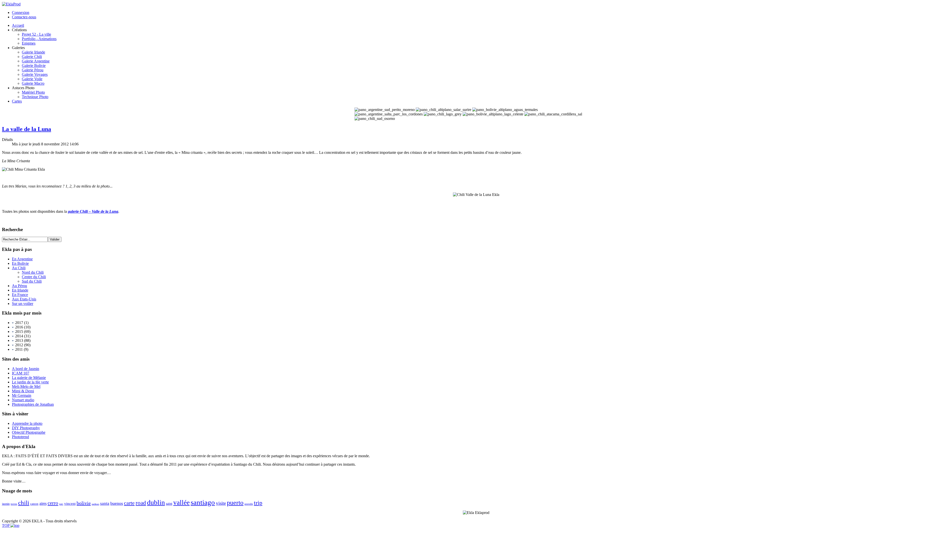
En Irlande (20, 290)
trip (258, 503)
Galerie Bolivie (34, 65)
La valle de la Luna (26, 129)
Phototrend (20, 437)
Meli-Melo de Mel (26, 386)
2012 (18, 345)
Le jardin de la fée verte (30, 382)
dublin (156, 502)
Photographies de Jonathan (33, 404)
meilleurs (95, 504)
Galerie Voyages (35, 74)
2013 (18, 340)
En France (20, 295)
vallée (181, 502)
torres (14, 503)
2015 (18, 331)
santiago (203, 502)
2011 (18, 349)
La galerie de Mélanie (29, 377)
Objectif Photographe (28, 432)
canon (34, 504)
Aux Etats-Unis (24, 299)
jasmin (6, 504)
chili (23, 502)
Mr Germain (21, 395)
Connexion (20, 12)
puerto (235, 502)
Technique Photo (35, 97)
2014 (18, 336)
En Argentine (22, 259)
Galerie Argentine (36, 61)
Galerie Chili (32, 56)
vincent (70, 504)
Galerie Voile (32, 79)
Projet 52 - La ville (36, 34)
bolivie (84, 503)
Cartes (17, 101)
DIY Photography (26, 428)
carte (129, 503)
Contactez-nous (24, 17)
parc (61, 504)
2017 (18, 323)
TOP (6, 525)
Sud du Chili (32, 281)
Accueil (18, 25)
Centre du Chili (34, 277)
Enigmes (28, 43)
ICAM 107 (20, 373)
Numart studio (23, 400)
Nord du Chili (33, 272)
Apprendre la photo (27, 423)
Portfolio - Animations (39, 39)
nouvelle (248, 504)
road (141, 503)
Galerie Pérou (32, 70)
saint (169, 504)
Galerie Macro (33, 83)
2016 (18, 327)
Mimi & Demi (23, 391)
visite (221, 503)
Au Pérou (19, 286)
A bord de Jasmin (25, 369)
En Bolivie (20, 263)
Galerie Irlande (33, 52)
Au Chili (19, 268)
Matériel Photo (33, 92)
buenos (116, 503)
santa (104, 503)
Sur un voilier (22, 303)
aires (43, 503)
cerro (53, 503)
